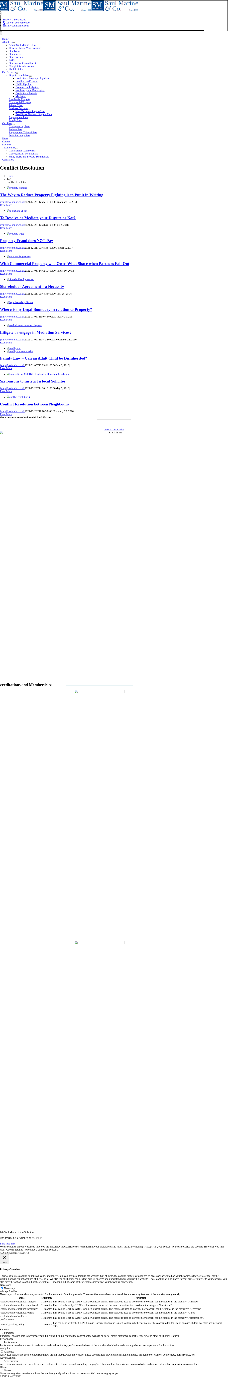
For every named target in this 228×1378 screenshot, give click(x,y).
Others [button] (3, 1367)
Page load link (7, 1243)
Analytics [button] (5, 1348)
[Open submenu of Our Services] (17, 73)
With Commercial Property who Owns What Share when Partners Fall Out (64, 263)
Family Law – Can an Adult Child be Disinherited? (43, 358)
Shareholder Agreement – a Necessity (32, 286)
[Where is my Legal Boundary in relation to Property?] (20, 302)
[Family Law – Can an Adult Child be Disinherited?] (14, 348)
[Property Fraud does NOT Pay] (15, 233)
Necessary (9, 1288)
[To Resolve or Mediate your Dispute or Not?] (17, 210)
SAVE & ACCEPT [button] (10, 1376)
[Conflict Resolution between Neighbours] (18, 397)
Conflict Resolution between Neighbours (34, 404)
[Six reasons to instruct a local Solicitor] (38, 374)
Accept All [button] (23, 1252)
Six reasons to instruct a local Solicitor (33, 381)
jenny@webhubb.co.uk (12, 202)
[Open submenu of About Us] (14, 42)
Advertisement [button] (7, 1357)
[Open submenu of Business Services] (29, 109)
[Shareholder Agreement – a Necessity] (20, 279)
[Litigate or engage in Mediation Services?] (24, 325)
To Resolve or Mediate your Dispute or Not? (38, 218)
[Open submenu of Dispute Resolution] (30, 76)
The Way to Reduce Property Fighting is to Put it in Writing (51, 195)
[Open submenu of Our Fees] (13, 124)
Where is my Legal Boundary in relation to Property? (46, 309)
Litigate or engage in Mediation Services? (35, 332)
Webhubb (37, 1237)
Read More (6, 205)
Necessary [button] (5, 1285)
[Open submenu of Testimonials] (16, 148)
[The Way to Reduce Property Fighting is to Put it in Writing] (17, 187)
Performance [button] (6, 1338)
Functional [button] (5, 1329)
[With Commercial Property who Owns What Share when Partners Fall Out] (19, 256)
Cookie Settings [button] (8, 1252)
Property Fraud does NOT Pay (26, 240)
